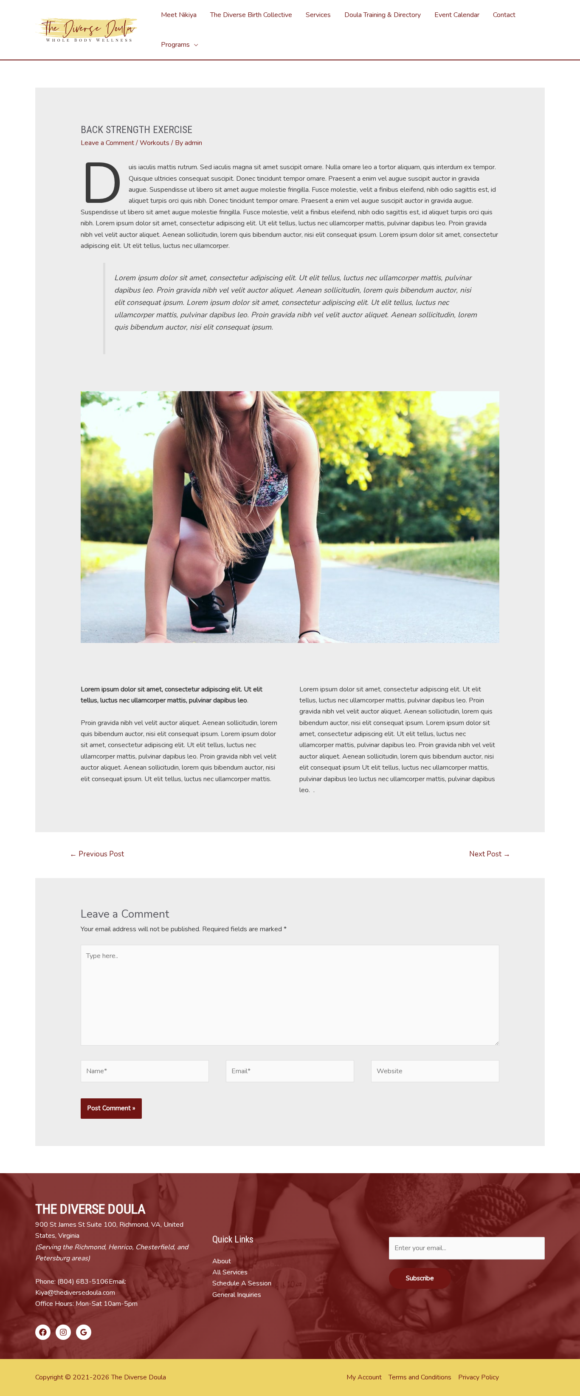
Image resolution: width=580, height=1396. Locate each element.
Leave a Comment (107, 143)
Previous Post (97, 854)
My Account (364, 1377)
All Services (230, 1272)
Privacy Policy (478, 1377)
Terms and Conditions (420, 1377)
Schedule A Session (241, 1283)
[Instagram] (63, 1332)
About (221, 1261)
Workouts (154, 143)
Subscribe (420, 1278)
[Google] (83, 1332)
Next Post (489, 854)
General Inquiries (236, 1294)
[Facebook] (43, 1332)
